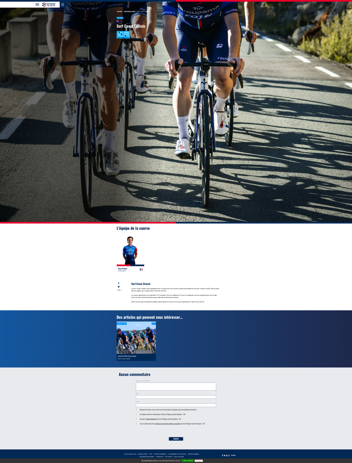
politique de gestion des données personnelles (168, 423)
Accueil (119, 11)
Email (138, 401)
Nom (137, 393)
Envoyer (176, 439)
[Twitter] (224, 455)
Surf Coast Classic (131, 26)
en (234, 455)
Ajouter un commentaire (143, 381)
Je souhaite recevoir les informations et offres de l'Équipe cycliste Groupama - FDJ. (163, 414)
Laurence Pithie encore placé (127, 356)
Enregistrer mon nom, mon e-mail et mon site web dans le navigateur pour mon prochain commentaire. (168, 409)
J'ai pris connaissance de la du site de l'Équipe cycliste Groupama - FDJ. (172, 423)
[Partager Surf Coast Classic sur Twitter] (120, 287)
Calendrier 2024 (129, 11)
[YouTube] (227, 455)
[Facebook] (222, 455)
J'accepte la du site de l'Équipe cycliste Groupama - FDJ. (160, 419)
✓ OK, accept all (187, 460)
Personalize (199, 460)
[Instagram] (229, 455)
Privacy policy (208, 460)
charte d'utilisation (151, 419)
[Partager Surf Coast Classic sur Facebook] (120, 283)
